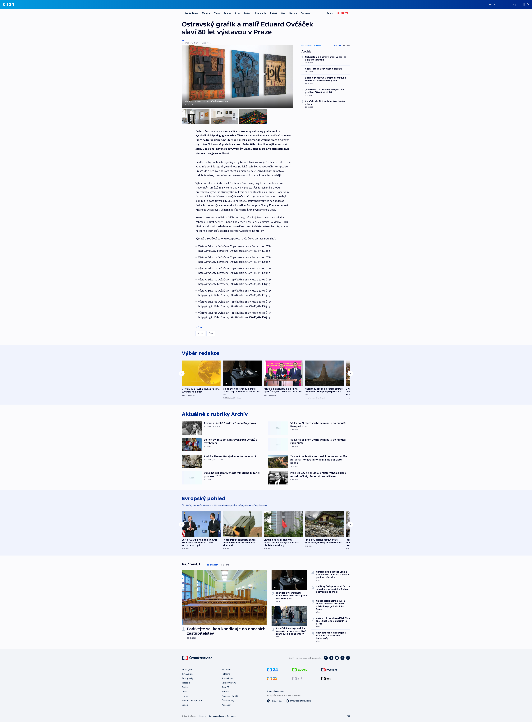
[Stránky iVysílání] (329, 669)
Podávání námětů (230, 696)
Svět (237, 12)
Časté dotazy (228, 700)
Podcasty (305, 12)
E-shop (185, 696)
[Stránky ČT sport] (299, 669)
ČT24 (211, 333)
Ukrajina (206, 12)
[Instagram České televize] (326, 658)
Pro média (226, 669)
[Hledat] (514, 4)
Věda (283, 12)
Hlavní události (191, 12)
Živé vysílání (187, 673)
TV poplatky (187, 678)
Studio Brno (227, 678)
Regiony (247, 12)
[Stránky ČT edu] (326, 678)
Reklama (226, 673)
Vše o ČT (186, 704)
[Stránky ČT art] (297, 678)
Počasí (273, 12)
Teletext (186, 682)
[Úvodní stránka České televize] (197, 658)
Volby (217, 12)
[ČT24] (8, 4)
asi (183, 40)
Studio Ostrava (229, 682)
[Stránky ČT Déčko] (272, 678)
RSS (348, 716)
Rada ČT (225, 687)
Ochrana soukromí (216, 716)
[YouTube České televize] (337, 658)
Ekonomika (260, 12)
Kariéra (225, 691)
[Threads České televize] (348, 658)
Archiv (200, 333)
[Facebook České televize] (331, 658)
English (202, 716)
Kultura (293, 12)
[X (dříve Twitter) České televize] (342, 658)
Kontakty (226, 704)
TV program (187, 669)
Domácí (227, 12)
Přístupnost (232, 716)
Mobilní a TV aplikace (192, 700)
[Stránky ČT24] (272, 669)
